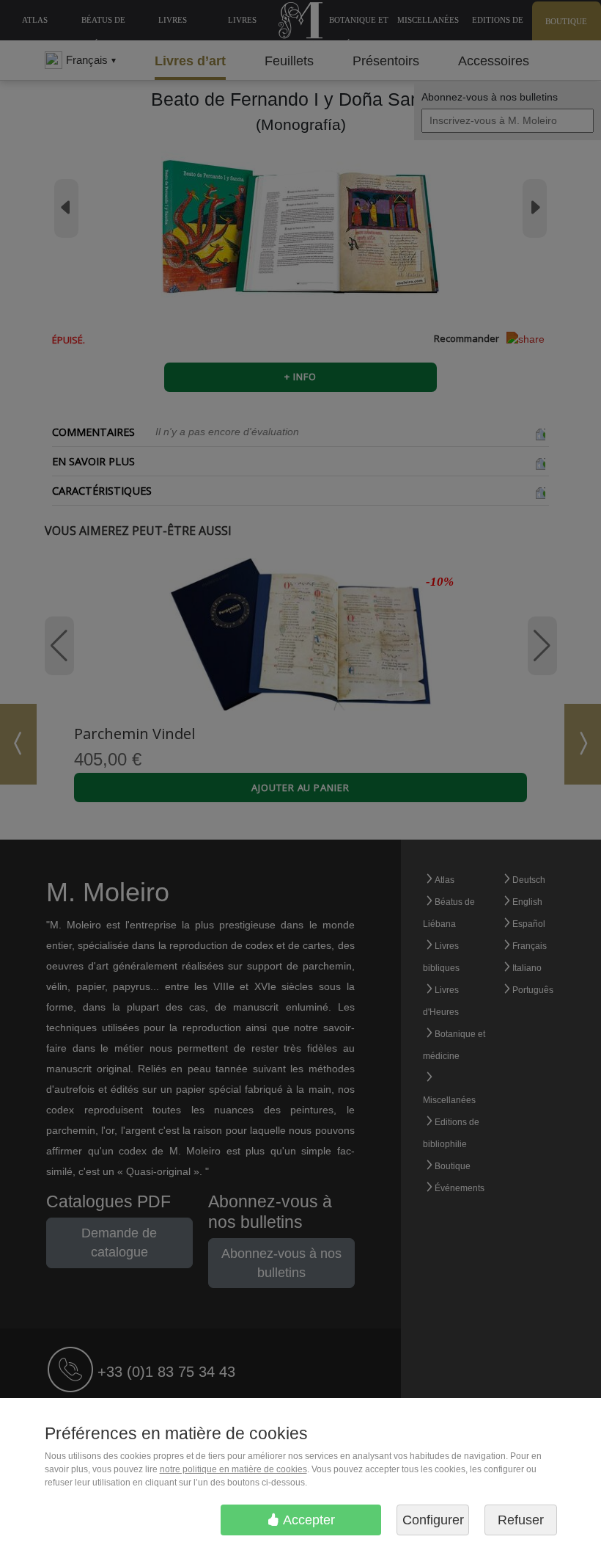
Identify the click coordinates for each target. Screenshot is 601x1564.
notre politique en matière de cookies (233, 1469)
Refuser (521, 1520)
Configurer (433, 1520)
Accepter (307, 1520)
